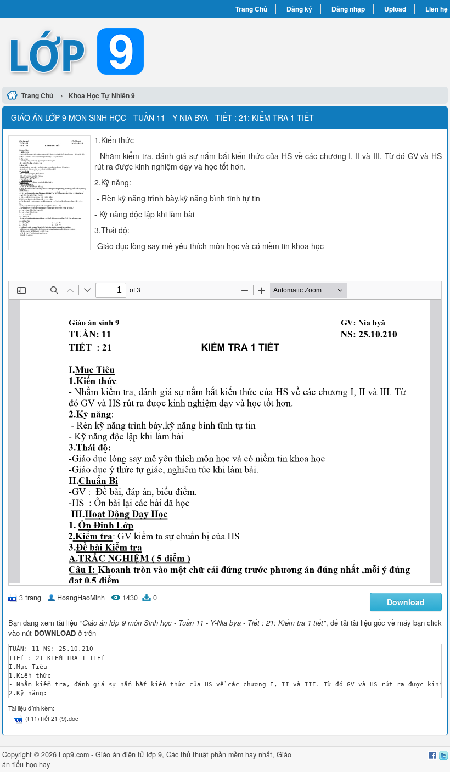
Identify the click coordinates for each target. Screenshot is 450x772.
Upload (395, 9)
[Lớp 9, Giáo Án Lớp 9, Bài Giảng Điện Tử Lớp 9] (113, 51)
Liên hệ (436, 9)
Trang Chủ (251, 9)
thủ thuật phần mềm (212, 754)
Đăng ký (299, 9)
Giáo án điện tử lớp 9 (128, 754)
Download (406, 601)
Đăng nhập (348, 9)
